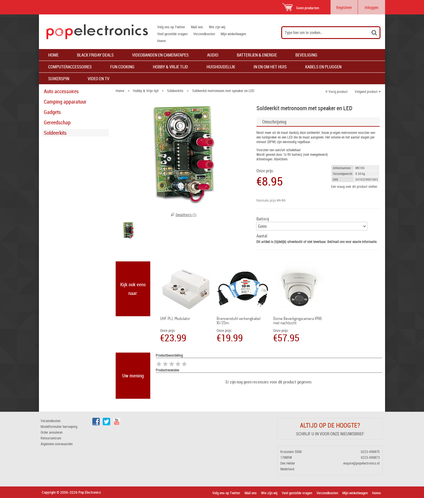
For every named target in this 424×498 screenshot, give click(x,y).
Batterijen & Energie (257, 55)
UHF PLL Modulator (175, 318)
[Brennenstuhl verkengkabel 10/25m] (243, 288)
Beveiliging (306, 55)
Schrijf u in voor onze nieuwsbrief (330, 434)
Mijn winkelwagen (233, 33)
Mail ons (197, 26)
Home (161, 40)
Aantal (261, 236)
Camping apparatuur (65, 101)
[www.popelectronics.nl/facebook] (96, 424)
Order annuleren (52, 432)
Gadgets (52, 111)
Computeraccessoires (70, 67)
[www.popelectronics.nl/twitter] (106, 424)
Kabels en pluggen (323, 67)
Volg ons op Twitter (171, 26)
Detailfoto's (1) (186, 214)
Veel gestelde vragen (172, 33)
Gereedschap (57, 122)
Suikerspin (58, 78)
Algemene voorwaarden (57, 443)
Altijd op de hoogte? (330, 425)
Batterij (262, 219)
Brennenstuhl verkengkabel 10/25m (238, 320)
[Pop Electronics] (93, 31)
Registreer (344, 7)
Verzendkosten (204, 33)
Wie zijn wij (217, 26)
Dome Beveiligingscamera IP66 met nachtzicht (297, 320)
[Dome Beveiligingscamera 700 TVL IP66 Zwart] (299, 288)
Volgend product (368, 91)
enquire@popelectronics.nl (361, 463)
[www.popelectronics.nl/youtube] (117, 424)
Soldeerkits (55, 132)
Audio (212, 55)
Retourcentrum (51, 438)
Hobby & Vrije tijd (170, 67)
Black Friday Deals (95, 55)
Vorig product (336, 91)
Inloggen (371, 7)
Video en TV (98, 78)
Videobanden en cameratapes (160, 55)
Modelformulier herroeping (59, 426)
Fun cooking (122, 67)
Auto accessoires (61, 91)
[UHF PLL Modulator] (186, 288)
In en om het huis (270, 67)
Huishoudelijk (221, 67)
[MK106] (128, 231)
